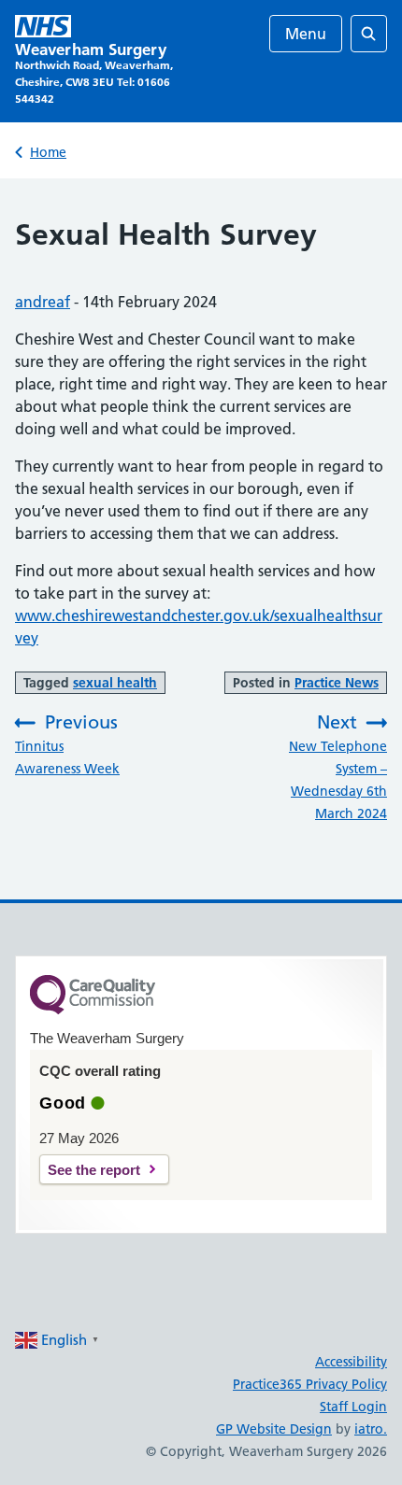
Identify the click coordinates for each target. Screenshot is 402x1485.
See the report (94, 1170)
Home (48, 152)
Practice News (336, 682)
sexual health (115, 682)
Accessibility (351, 1361)
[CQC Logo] (92, 1009)
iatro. (370, 1429)
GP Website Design (274, 1429)
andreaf (42, 301)
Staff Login (353, 1406)
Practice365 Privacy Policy (310, 1384)
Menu (305, 33)
